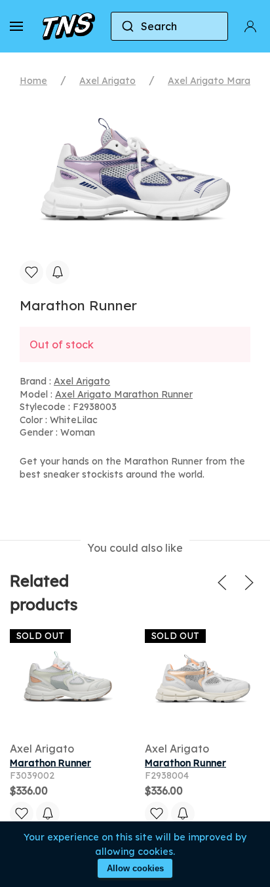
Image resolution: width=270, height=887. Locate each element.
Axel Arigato (107, 81)
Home (33, 81)
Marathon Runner (50, 763)
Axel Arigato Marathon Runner (124, 394)
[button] (16, 26)
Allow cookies (135, 868)
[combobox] (169, 26)
